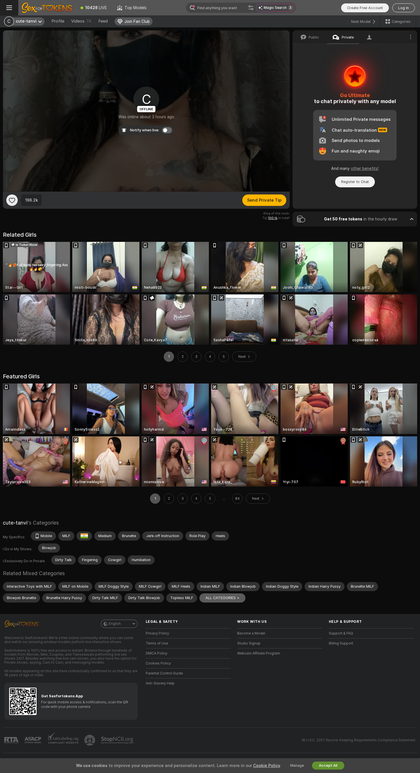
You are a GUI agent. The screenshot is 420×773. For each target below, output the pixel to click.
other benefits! (365, 168)
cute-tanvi (15, 523)
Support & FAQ (341, 633)
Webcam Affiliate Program (258, 653)
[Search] (251, 8)
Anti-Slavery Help (160, 683)
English (115, 624)
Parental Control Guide (164, 673)
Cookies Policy (158, 663)
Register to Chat (355, 182)
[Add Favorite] (12, 200)
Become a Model (251, 633)
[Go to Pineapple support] (90, 740)
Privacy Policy (157, 633)
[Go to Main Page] (46, 7)
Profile (57, 21)
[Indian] (84, 536)
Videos (81, 21)
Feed (103, 21)
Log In (403, 8)
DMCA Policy (156, 653)
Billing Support (341, 643)
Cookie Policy (266, 765)
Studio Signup (249, 643)
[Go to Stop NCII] (118, 740)
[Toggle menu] (9, 7)
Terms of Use (157, 643)
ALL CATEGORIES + (222, 598)
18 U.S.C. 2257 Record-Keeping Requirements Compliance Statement (358, 740)
